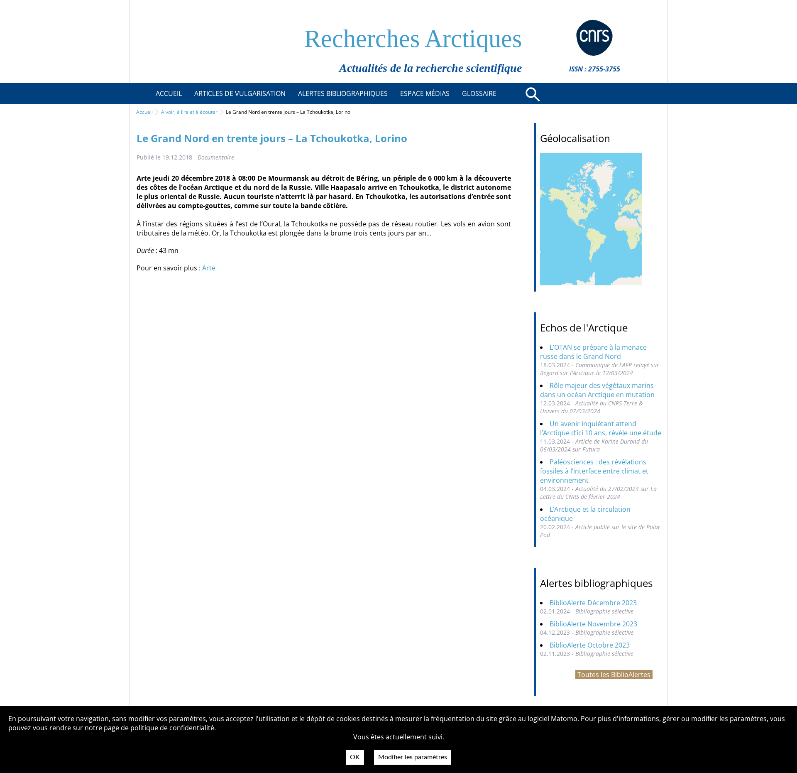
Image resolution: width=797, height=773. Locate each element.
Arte (208, 267)
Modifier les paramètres (412, 757)
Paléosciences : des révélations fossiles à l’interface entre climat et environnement (594, 471)
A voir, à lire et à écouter (189, 111)
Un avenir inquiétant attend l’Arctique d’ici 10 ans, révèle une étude (600, 428)
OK (355, 757)
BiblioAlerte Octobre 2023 (590, 645)
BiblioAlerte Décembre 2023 (593, 602)
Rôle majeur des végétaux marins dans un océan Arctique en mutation (597, 390)
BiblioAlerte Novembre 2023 (593, 623)
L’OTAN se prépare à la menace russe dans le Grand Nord (593, 352)
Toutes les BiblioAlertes (613, 674)
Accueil (144, 111)
